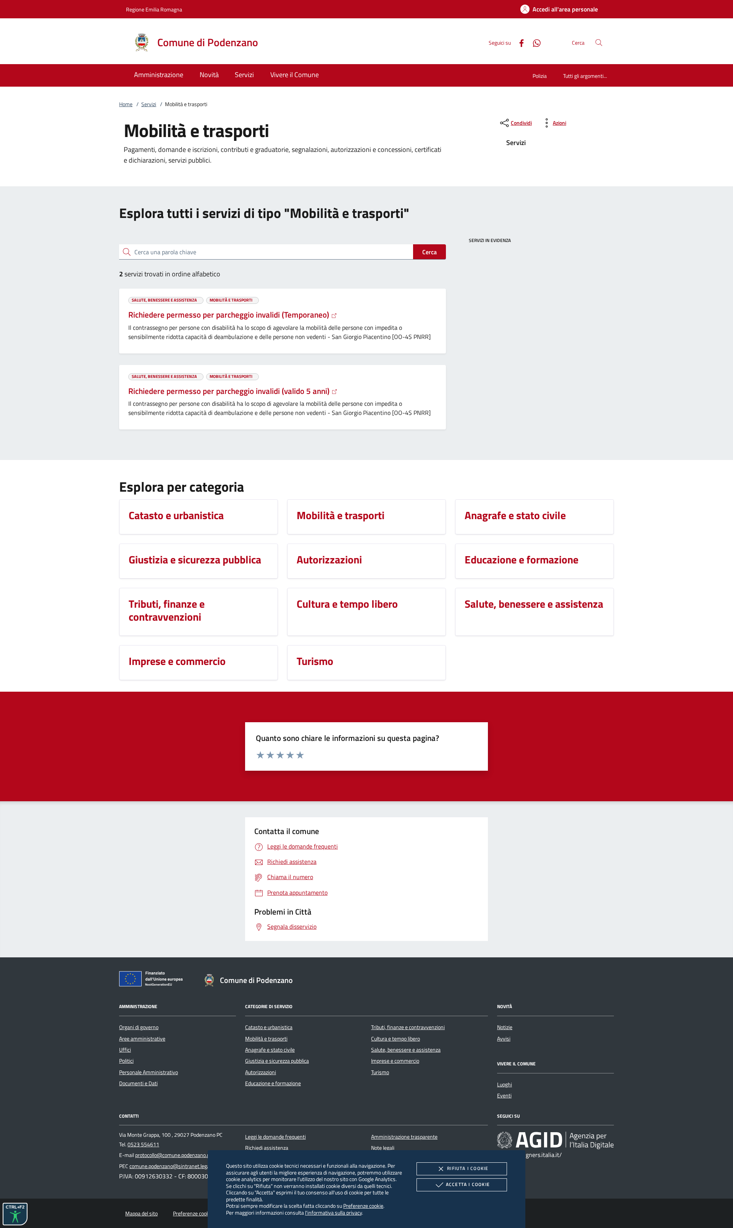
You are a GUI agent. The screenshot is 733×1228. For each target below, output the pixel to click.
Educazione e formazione (273, 1083)
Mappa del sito (141, 1213)
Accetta (468, 1184)
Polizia (540, 76)
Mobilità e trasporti (266, 1038)
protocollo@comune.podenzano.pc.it (175, 1155)
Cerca (429, 252)
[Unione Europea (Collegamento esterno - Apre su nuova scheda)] (153, 980)
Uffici (125, 1050)
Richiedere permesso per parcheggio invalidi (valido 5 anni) (229, 391)
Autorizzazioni (260, 1072)
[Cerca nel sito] (599, 42)
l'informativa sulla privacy (333, 1213)
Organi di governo (138, 1027)
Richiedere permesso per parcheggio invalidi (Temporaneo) (229, 314)
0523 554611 (143, 1144)
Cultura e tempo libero (395, 1038)
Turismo (380, 1072)
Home (125, 104)
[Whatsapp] (533, 42)
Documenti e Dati (138, 1083)
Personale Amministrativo (148, 1072)
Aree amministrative (142, 1038)
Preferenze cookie (363, 1206)
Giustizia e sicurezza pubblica (277, 1061)
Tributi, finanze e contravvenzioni (408, 1027)
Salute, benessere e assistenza (406, 1050)
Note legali (382, 1148)
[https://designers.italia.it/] (555, 1140)
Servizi (148, 104)
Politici (126, 1061)
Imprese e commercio (395, 1061)
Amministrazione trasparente (404, 1137)
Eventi (504, 1095)
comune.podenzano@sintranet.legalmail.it (176, 1166)
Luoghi (504, 1084)
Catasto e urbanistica (268, 1027)
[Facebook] (518, 42)
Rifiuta (467, 1168)
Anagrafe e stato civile (270, 1050)
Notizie (504, 1027)
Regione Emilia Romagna (154, 9)
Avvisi (503, 1038)
